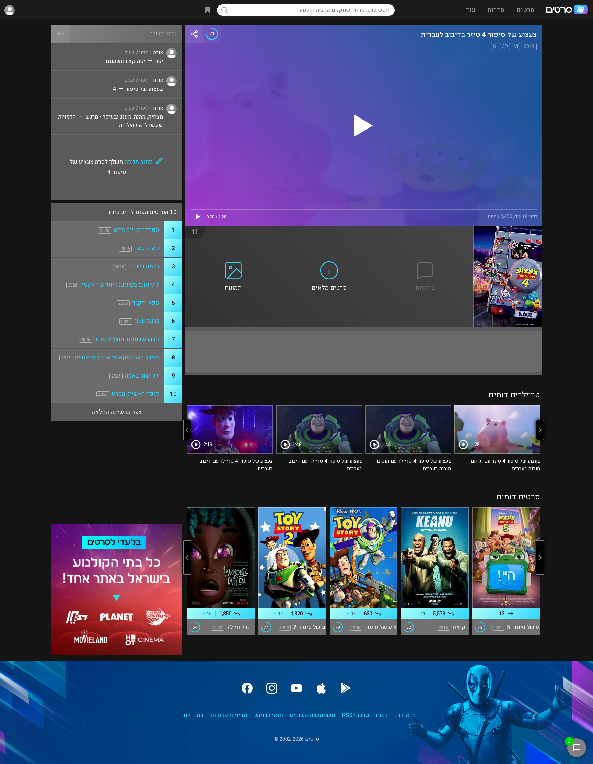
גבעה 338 (147, 321)
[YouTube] (296, 688)
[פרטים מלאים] (329, 230)
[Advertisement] (363, 351)
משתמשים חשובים (312, 715)
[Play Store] (346, 688)
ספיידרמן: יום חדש (136, 230)
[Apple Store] (321, 688)
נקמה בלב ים (143, 266)
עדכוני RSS (355, 715)
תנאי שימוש (268, 715)
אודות (402, 715)
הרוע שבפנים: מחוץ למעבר (126, 339)
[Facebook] (247, 688)
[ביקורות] (425, 230)
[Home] (566, 10)
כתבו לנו (194, 715)
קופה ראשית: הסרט (135, 394)
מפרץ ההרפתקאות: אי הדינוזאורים (117, 357)
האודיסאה (146, 248)
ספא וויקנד (145, 303)
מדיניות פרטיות (228, 715)
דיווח (382, 715)
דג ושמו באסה (142, 375)
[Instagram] (272, 688)
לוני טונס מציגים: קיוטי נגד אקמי (120, 284)
